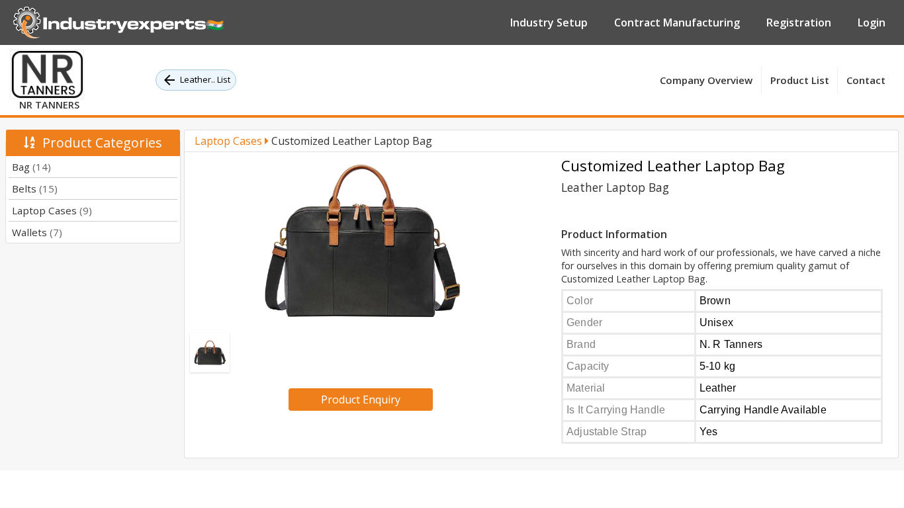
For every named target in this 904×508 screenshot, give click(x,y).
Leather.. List (205, 79)
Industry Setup (549, 22)
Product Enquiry (360, 399)
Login (871, 22)
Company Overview (706, 80)
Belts (35, 188)
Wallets (37, 232)
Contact (865, 80)
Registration (798, 22)
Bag (31, 166)
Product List (799, 80)
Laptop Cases (52, 210)
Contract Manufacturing (677, 22)
